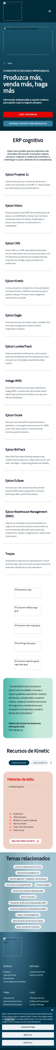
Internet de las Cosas (12, 1001)
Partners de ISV (36, 975)
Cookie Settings (37, 1004)
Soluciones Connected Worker (18, 885)
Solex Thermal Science (23, 827)
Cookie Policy (10, 1019)
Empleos (7, 971)
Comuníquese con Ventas (14, 981)
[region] (28, 1027)
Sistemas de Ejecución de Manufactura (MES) (28, 909)
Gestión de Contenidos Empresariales (28, 891)
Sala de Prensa (9, 975)
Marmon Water (20, 823)
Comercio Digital (43, 885)
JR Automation (20, 817)
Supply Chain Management (28, 915)
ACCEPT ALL (28, 1043)
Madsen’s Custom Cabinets (25, 820)
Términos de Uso (37, 998)
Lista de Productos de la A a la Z (28, 867)
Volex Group (18, 830)
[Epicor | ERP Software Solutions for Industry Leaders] (12, 11)
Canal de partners (37, 971)
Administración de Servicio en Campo (28, 921)
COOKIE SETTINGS (28, 1027)
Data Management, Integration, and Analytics (28, 879)
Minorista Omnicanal (12, 1004)
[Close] (52, 1010)
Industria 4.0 (8, 998)
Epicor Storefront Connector (28, 927)
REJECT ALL (28, 1035)
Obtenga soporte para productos (28, 123)
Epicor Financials (28, 897)
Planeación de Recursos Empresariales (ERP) (28, 903)
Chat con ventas (28, 114)
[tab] (19, 762)
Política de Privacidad (39, 1001)
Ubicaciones (8, 978)
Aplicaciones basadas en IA (28, 873)
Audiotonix (18, 813)
